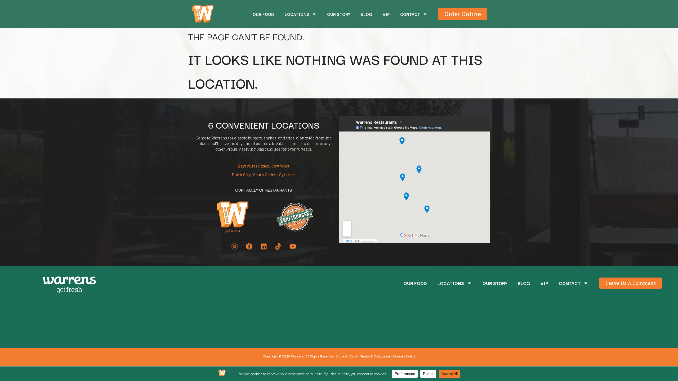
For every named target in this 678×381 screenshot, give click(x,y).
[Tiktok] (278, 246)
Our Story (338, 14)
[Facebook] (249, 246)
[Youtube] (292, 246)
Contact (410, 14)
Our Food (263, 14)
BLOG (366, 14)
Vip (386, 14)
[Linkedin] (263, 246)
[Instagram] (234, 246)
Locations (297, 14)
